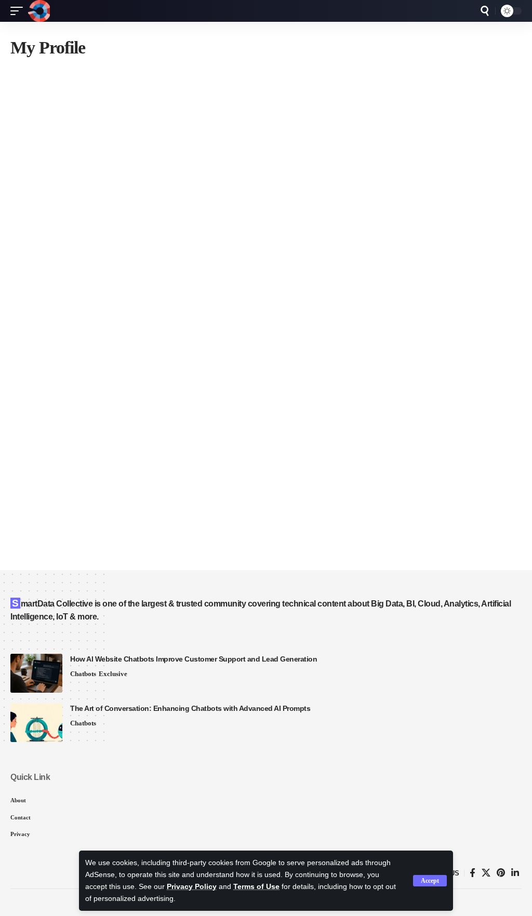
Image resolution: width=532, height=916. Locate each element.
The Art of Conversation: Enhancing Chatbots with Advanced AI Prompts (190, 708)
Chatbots (83, 674)
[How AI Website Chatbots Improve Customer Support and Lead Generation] (36, 673)
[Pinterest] (501, 873)
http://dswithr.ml (139, 395)
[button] (430, 880)
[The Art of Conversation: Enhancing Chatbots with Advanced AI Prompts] (36, 722)
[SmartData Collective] (39, 11)
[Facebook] (472, 873)
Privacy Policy (192, 887)
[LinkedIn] (515, 873)
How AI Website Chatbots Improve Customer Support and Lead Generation (193, 659)
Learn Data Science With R (225, 136)
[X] (486, 873)
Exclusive (113, 674)
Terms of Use (256, 887)
